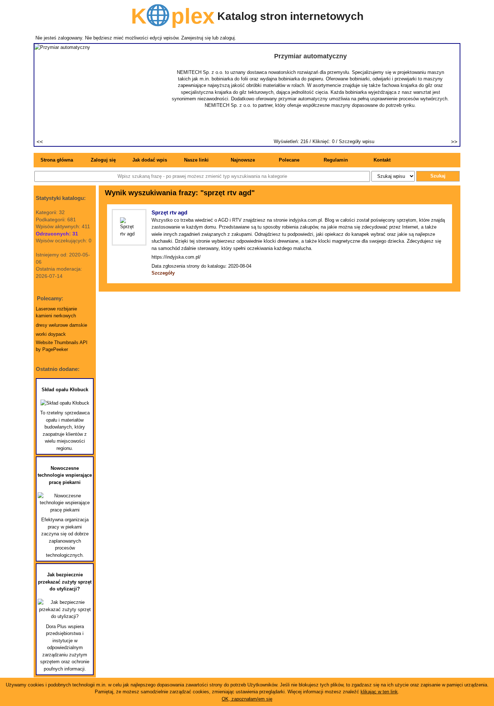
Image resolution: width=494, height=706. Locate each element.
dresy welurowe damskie (61, 325)
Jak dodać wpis (149, 160)
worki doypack (51, 334)
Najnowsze (243, 160)
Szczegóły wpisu (356, 141)
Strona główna (57, 160)
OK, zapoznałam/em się (247, 699)
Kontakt (382, 160)
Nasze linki (196, 160)
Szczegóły (163, 273)
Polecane (289, 160)
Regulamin (336, 160)
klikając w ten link (379, 691)
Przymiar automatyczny (310, 56)
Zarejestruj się (196, 38)
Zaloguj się (103, 160)
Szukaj (438, 176)
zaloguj (227, 38)
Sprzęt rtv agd (169, 212)
